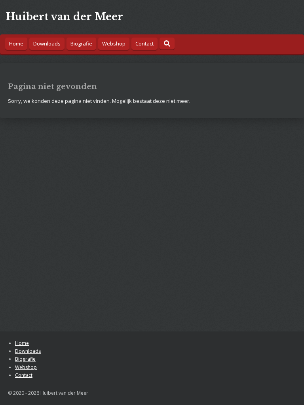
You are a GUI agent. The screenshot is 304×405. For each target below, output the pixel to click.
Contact (23, 375)
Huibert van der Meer (64, 17)
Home (22, 343)
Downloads (28, 351)
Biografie (25, 359)
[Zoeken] (167, 43)
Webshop (26, 367)
